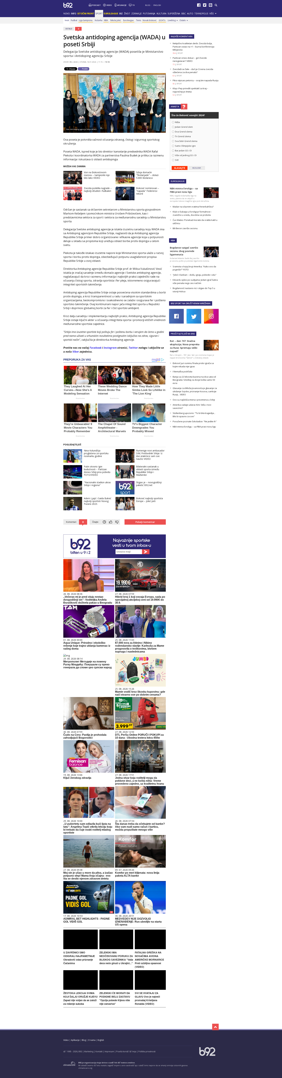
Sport (99, 13)
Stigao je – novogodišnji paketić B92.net (149, 484)
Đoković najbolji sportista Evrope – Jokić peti (149, 500)
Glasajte (179, 167)
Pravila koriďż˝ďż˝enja (126, 1051)
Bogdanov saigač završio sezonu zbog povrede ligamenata (184, 251)
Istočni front (85, 13)
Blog (147, 5)
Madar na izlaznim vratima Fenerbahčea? (193, 206)
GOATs (162, 20)
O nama (91, 1040)
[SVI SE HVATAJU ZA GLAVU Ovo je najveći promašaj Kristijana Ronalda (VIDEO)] (150, 988)
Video (109, 5)
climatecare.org (85, 1068)
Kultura (161, 13)
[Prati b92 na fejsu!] (198, 5)
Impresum (109, 1051)
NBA (106, 20)
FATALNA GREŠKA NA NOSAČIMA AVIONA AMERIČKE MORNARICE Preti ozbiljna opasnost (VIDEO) (149, 960)
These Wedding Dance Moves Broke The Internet (112, 390)
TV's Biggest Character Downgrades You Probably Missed (147, 428)
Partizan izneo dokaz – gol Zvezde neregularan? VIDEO (190, 59)
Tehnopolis (201, 13)
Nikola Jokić (115, 20)
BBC (183, 13)
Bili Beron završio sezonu (185, 228)
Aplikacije (121, 5)
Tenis (138, 20)
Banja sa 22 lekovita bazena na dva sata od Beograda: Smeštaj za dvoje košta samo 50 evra (194, 380)
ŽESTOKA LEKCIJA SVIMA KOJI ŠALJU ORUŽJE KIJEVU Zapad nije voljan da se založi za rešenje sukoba (80, 998)
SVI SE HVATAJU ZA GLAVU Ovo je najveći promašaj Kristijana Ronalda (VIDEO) (147, 998)
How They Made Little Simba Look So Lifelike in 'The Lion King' (148, 390)
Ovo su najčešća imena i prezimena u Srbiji (194, 399)
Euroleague (128, 20)
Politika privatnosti (147, 1051)
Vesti (67, 20)
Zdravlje (136, 13)
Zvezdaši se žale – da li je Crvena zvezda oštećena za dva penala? (193, 71)
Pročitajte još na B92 (183, 333)
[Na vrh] (215, 1027)
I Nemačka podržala (182, 371)
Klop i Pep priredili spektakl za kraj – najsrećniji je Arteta (190, 90)
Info (73, 13)
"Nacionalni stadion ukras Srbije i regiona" (97, 484)
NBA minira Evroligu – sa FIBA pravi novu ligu (194, 426)
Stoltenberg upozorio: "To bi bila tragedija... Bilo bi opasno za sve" (194, 415)
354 (174, 53)
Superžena (174, 13)
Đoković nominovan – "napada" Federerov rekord (147, 191)
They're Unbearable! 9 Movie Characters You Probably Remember (78, 428)
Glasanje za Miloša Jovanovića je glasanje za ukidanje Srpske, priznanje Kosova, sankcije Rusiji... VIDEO (195, 391)
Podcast (96, 5)
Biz (121, 13)
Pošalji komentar (145, 522)
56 (174, 84)
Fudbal (74, 20)
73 (174, 64)
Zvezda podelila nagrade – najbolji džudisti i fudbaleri (98, 189)
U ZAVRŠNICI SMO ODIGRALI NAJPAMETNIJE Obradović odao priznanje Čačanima (79, 958)
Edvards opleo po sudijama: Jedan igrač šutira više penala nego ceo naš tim (195, 281)
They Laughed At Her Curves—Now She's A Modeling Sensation (78, 390)
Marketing (88, 1051)
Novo (66, 13)
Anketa (175, 106)
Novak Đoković (150, 20)
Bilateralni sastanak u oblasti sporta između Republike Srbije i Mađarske (147, 470)
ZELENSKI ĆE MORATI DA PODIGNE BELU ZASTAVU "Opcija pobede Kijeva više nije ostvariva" (114, 998)
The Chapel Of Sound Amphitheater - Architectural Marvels (112, 428)
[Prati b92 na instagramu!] (210, 5)
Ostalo (183, 20)
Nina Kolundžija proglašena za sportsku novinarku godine (96, 453)
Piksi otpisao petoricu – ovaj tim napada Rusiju (196, 80)
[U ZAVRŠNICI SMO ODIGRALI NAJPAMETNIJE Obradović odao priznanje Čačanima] (80, 948)
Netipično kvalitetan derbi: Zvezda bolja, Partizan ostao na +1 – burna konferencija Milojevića (193, 46)
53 (174, 95)
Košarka (98, 20)
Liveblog (172, 20)
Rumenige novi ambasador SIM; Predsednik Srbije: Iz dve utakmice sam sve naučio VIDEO (150, 454)
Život (127, 13)
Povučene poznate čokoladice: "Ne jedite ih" (195, 421)
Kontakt (98, 1051)
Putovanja (149, 13)
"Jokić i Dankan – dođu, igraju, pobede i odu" (194, 274)
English (157, 5)
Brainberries (80, 398)
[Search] (216, 5)
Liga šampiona (85, 20)
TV (133, 5)
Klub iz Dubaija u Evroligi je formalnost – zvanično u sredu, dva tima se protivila (192, 213)
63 (174, 76)
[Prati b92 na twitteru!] (204, 5)
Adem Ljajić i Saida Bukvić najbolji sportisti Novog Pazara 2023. (97, 501)
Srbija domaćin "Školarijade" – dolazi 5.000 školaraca (147, 175)
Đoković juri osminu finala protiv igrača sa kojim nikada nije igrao (193, 365)
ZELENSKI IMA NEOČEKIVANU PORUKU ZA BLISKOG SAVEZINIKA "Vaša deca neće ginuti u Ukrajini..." (116, 958)
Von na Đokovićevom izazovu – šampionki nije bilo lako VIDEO (97, 175)
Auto (190, 13)
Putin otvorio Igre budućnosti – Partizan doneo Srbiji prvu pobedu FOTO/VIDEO (97, 470)
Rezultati (196, 168)
